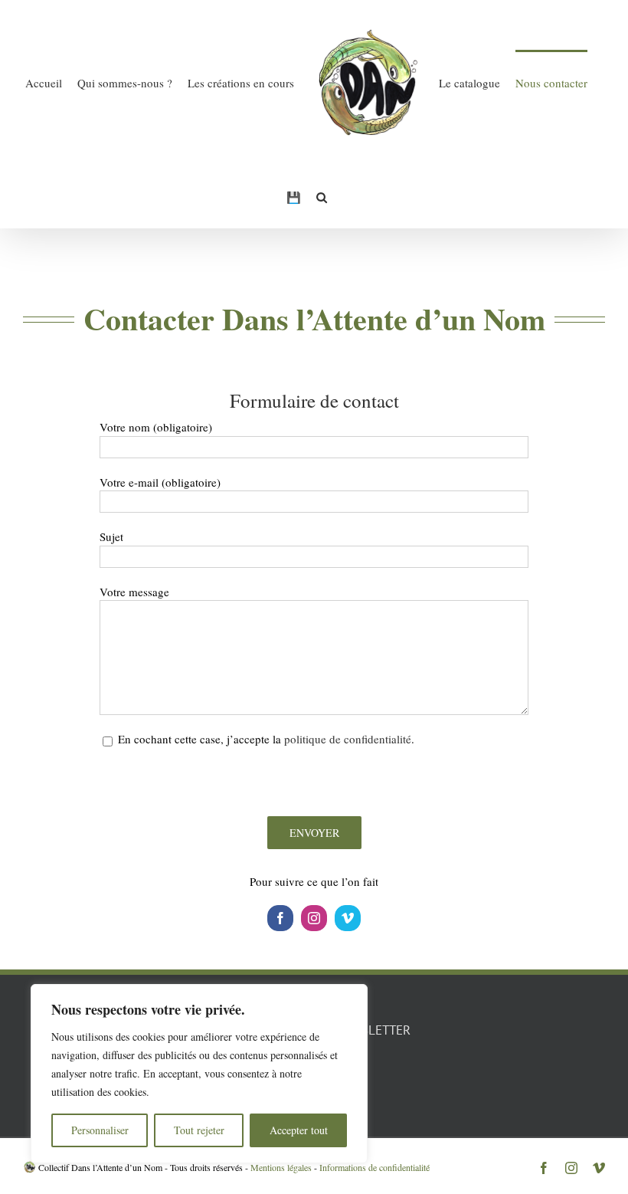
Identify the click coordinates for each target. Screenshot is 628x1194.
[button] (321, 196)
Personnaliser (100, 1130)
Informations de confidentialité (374, 1167)
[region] (199, 1073)
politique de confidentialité (347, 738)
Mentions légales (281, 1167)
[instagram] (314, 918)
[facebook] (280, 918)
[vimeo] (348, 918)
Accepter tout (299, 1130)
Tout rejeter (199, 1130)
